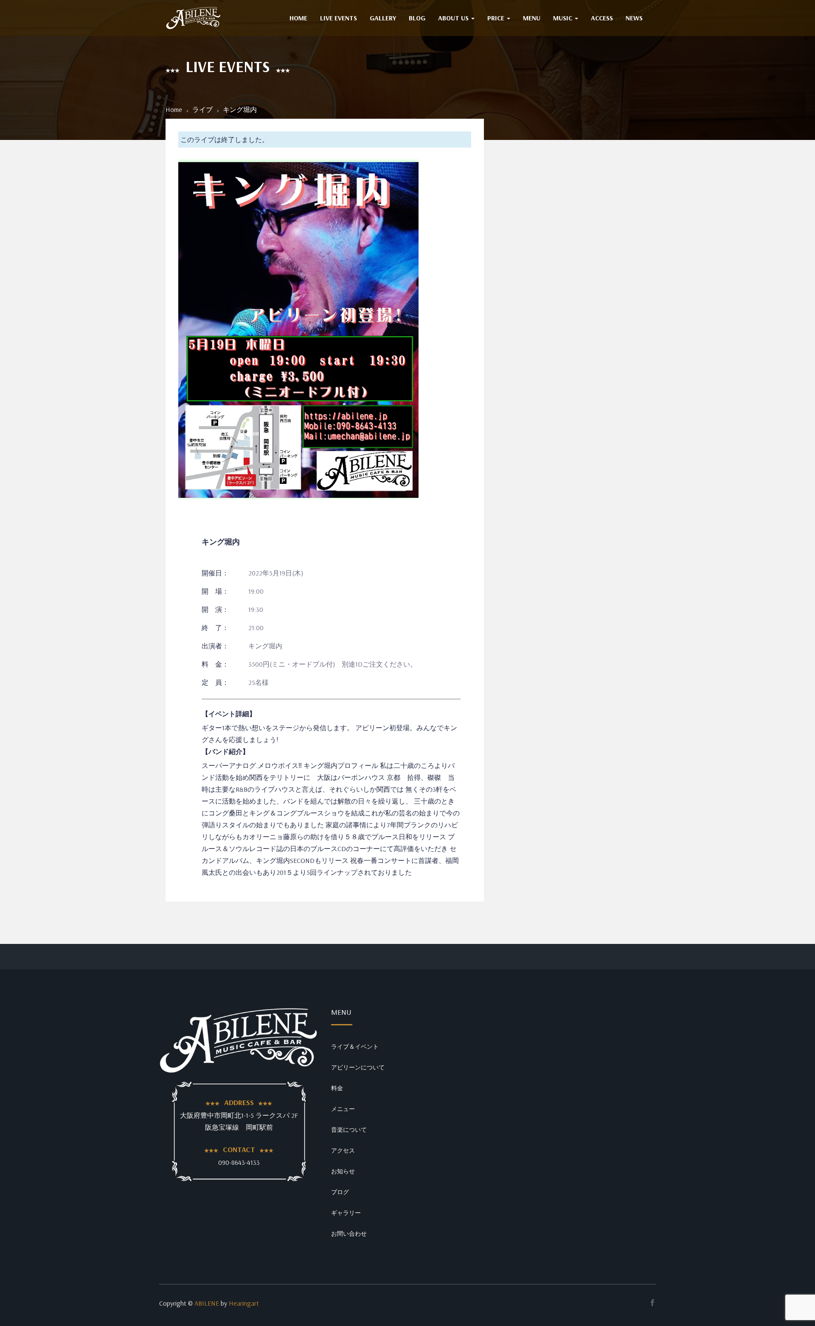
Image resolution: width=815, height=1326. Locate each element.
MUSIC (563, 18)
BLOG (417, 18)
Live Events (338, 18)
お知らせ (343, 1171)
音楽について (349, 1129)
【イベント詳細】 (229, 713)
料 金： (215, 664)
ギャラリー (346, 1213)
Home (174, 109)
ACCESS (602, 18)
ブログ (340, 1192)
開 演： (215, 609)
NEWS (634, 18)
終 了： (215, 627)
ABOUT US (454, 18)
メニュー (343, 1109)
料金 (337, 1088)
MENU (531, 18)
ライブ (202, 109)
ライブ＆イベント (355, 1046)
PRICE (496, 18)
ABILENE (206, 1303)
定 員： (215, 682)
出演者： (215, 646)
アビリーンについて (358, 1067)
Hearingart (244, 1303)
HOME (298, 18)
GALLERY (383, 18)
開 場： (215, 591)
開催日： (215, 573)
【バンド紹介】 (225, 751)
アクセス (343, 1150)
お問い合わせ (349, 1233)
